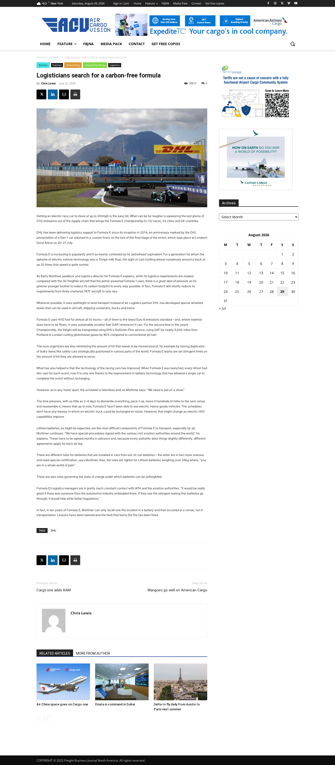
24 (226, 291)
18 (237, 282)
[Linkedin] (53, 94)
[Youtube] (295, 3)
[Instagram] (275, 3)
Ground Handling (95, 65)
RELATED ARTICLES (54, 653)
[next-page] (47, 719)
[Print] (75, 94)
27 (261, 291)
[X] (282, 3)
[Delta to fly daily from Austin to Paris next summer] (180, 681)
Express (57, 65)
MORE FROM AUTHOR (93, 653)
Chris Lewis (48, 83)
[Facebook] (268, 3)
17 (226, 282)
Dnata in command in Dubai (115, 704)
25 (237, 291)
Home (41, 57)
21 (272, 282)
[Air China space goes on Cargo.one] (63, 681)
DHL (53, 530)
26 (249, 291)
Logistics (115, 65)
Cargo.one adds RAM (54, 590)
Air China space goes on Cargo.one (62, 704)
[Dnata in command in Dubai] (122, 681)
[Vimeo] (289, 3)
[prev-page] (40, 719)
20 (261, 282)
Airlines (55, 57)
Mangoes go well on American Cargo (177, 590)
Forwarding (72, 65)
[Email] (64, 94)
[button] (292, 44)
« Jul (222, 308)
